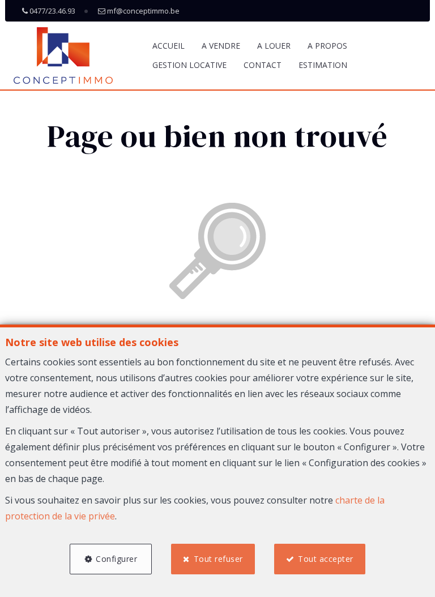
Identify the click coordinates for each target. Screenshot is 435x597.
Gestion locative (189, 64)
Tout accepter (325, 558)
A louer (274, 45)
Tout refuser (218, 558)
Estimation (322, 64)
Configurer (116, 558)
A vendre (221, 45)
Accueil (168, 45)
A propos (327, 45)
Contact (263, 64)
